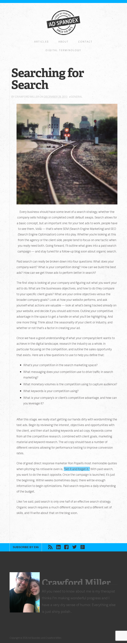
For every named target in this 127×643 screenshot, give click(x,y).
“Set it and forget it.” (77, 469)
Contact (85, 41)
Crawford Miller (27, 97)
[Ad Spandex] (64, 22)
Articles (41, 41)
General (77, 97)
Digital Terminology (63, 50)
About (63, 41)
